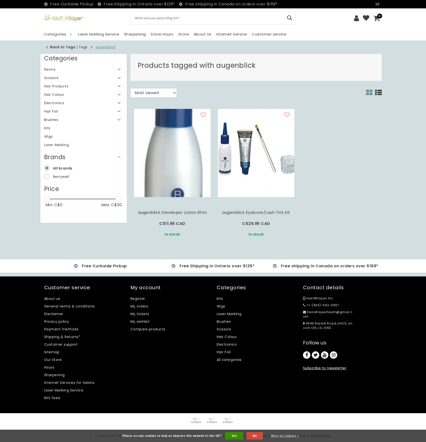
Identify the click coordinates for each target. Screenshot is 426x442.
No (255, 436)
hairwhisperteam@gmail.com (327, 314)
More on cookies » (285, 436)
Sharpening (54, 375)
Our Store (53, 359)
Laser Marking (229, 313)
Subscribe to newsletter (324, 368)
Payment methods (61, 329)
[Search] (290, 18)
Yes (234, 436)
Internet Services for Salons (69, 382)
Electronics (227, 344)
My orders (139, 306)
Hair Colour (227, 336)
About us (52, 298)
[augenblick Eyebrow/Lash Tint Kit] (256, 152)
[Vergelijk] (378, 4)
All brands (62, 168)
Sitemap (51, 352)
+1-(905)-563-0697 (322, 305)
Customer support (61, 344)
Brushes (224, 321)
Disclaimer (53, 313)
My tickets (139, 313)
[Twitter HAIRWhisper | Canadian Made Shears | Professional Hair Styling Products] (315, 355)
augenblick (106, 47)
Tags (83, 47)
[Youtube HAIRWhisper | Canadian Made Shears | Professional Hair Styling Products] (324, 355)
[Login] (356, 18)
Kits (220, 298)
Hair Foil (224, 352)
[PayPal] (198, 423)
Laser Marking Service (63, 390)
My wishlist (140, 321)
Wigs (221, 306)
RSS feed (52, 397)
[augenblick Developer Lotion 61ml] (172, 152)
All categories (229, 359)
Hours (49, 367)
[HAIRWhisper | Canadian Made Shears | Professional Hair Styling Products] (64, 18)
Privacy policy (56, 321)
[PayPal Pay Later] (228, 423)
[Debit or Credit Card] (213, 423)
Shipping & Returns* (62, 336)
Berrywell (61, 176)
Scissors (224, 329)
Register (137, 298)
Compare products (147, 329)
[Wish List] (366, 18)
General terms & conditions (69, 306)
